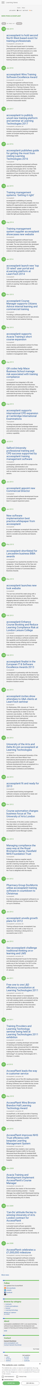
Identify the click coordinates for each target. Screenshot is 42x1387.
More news (5, 1275)
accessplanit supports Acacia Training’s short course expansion (19, 336)
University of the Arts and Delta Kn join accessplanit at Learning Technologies (22, 747)
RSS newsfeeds (11, 1288)
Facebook (9, 1292)
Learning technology (11, 1310)
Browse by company (10, 1312)
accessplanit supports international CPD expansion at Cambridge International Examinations (22, 414)
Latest (8, 1357)
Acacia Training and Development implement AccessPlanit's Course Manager (20, 1179)
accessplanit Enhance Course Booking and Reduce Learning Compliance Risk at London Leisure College (22, 626)
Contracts (8, 1304)
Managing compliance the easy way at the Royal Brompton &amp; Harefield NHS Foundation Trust (21, 849)
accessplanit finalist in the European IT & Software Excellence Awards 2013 (20, 664)
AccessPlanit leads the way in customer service (21, 1072)
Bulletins (8, 1360)
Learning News (12, 3)
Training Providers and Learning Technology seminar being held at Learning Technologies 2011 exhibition (22, 1032)
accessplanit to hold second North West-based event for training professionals (22, 38)
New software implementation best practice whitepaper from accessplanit (20, 519)
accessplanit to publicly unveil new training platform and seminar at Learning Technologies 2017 (22, 119)
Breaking (8, 1359)
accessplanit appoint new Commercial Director (20, 489)
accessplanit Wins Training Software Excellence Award (21, 76)
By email (26, 1357)
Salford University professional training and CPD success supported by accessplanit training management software (21, 453)
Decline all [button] (30, 1383)
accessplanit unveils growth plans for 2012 (22, 919)
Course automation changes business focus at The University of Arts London (22, 813)
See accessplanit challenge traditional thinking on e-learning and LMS (21, 950)
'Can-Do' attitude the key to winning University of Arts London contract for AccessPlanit (21, 1216)
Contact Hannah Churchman (12, 1345)
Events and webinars (11, 1306)
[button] (21, 1379)
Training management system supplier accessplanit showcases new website (22, 231)
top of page (36, 1349)
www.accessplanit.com (11, 1343)
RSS (31, 10)
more (5, 1331)
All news (7, 1314)
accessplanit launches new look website (21, 587)
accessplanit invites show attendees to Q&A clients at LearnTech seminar (21, 699)
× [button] (40, 1364)
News (23, 7)
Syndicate (27, 1360)
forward (19, 23)
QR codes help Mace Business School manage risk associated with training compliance (22, 372)
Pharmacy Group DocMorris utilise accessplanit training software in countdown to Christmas (22, 889)
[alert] (21, 1374)
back (4, 23)
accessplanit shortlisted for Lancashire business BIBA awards (21, 553)
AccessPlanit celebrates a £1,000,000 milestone (20, 1251)
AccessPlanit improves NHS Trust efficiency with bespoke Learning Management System (22, 1139)
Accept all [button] (11, 1383)
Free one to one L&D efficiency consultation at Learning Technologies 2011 (22, 987)
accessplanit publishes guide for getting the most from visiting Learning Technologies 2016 (22, 154)
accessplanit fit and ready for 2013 (22, 785)
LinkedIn (26, 10)
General (7, 1308)
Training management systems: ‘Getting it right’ (20, 194)
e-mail (20, 10)
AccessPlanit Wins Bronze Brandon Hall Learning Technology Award (21, 1105)
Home (18, 7)
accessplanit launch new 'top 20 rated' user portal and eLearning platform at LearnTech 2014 (22, 270)
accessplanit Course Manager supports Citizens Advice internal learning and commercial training (22, 305)
